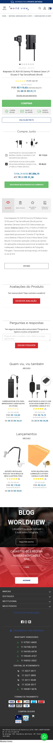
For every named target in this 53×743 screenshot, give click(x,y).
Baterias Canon (17, 228)
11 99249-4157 (28, 656)
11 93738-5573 (28, 647)
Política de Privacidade (26, 613)
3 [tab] (24, 64)
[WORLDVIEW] (4, 16)
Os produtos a (28, 2)
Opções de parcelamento (26, 96)
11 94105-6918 (28, 651)
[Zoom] (26, 44)
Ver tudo (26, 368)
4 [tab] (26, 64)
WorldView (22, 68)
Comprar (26, 103)
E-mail (26, 567)
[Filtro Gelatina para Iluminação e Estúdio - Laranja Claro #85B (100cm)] (39, 457)
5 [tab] (28, 64)
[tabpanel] (26, 44)
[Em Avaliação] (18, 719)
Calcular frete (26, 120)
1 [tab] (20, 64)
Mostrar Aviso (6, 741)
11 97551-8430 (28, 642)
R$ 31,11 (31, 91)
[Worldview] (19, 8)
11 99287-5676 (28, 689)
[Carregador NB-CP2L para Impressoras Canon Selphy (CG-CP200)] (13, 386)
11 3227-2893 (28, 675)
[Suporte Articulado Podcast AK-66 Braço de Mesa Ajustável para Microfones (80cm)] (13, 457)
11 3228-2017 (28, 684)
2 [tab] (22, 64)
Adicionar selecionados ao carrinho (26, 185)
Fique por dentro (26, 542)
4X (22, 91)
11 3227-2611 (28, 671)
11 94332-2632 (28, 660)
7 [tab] (33, 64)
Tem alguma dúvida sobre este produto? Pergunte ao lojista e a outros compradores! (26, 330)
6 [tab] (31, 64)
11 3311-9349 (28, 680)
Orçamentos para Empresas (28, 630)
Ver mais (26, 266)
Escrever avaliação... (26, 301)
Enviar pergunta (26, 345)
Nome (26, 559)
